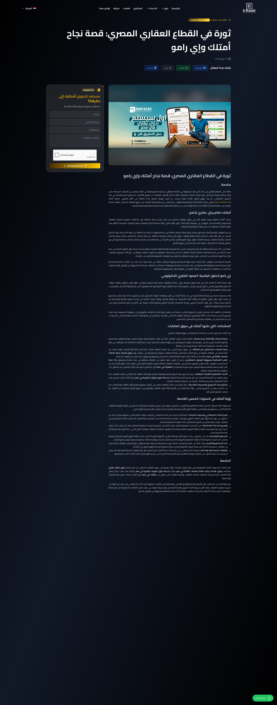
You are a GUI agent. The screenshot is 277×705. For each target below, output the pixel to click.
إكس (166, 68)
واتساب (182, 68)
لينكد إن (150, 68)
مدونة (116, 8)
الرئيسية (176, 8)
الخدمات (153, 8)
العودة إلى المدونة (219, 19)
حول (166, 8)
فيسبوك (198, 68)
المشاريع (138, 8)
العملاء (126, 8)
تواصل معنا (104, 8)
